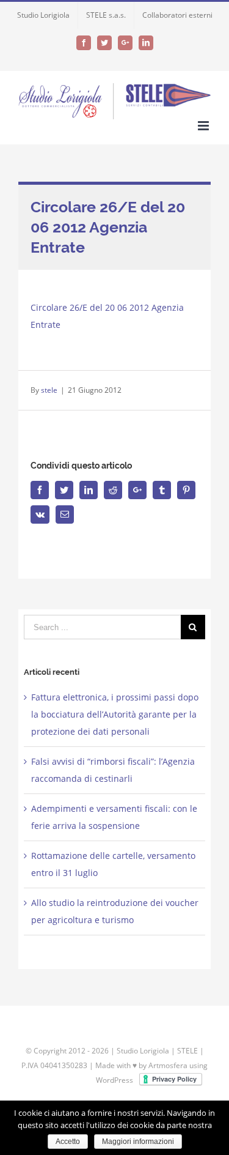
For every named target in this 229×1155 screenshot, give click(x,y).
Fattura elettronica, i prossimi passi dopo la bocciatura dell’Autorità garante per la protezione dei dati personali (114, 714)
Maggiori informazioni (138, 1141)
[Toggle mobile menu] (204, 125)
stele (49, 390)
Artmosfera (167, 1065)
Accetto (68, 1141)
